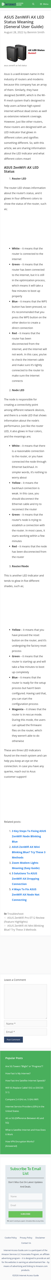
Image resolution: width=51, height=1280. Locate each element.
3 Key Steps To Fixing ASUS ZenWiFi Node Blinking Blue (29, 836)
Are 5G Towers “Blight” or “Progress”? (24, 1066)
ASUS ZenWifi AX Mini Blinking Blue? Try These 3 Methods (28, 852)
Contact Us (26, 1243)
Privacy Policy (26, 1237)
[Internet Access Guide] (13, 4)
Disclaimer (40, 1237)
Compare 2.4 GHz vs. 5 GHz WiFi (21, 1099)
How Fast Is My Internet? (17, 1073)
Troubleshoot (15, 914)
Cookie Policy (11, 1237)
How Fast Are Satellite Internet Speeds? (25, 1080)
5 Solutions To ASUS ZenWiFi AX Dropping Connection (25, 879)
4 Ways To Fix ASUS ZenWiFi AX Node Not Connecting (25, 894)
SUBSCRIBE (25, 1214)
